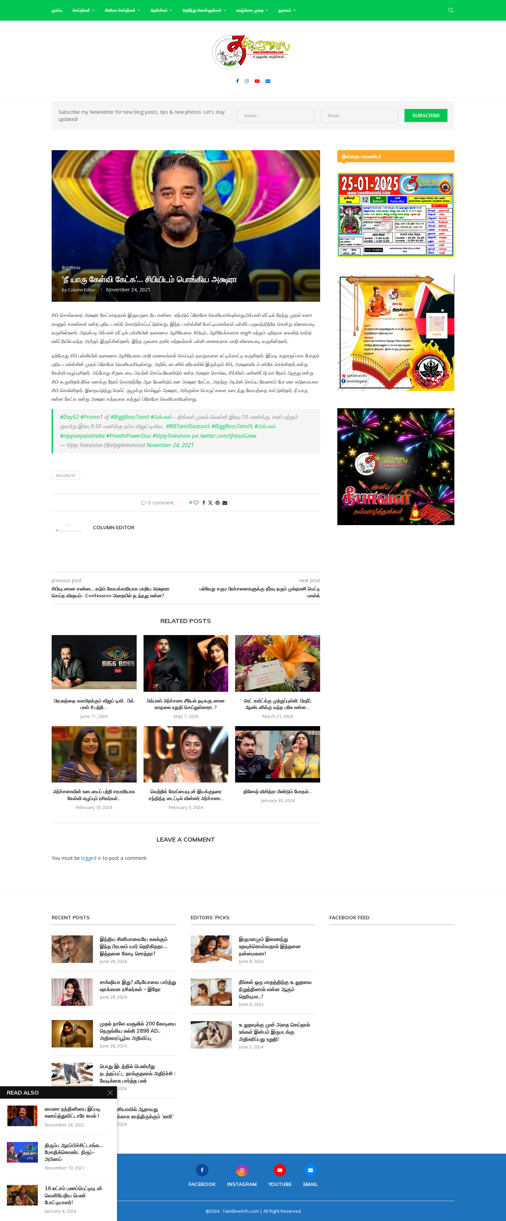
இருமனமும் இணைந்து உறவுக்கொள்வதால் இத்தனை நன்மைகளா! (270, 946)
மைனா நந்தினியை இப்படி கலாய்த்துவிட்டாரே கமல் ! (73, 1112)
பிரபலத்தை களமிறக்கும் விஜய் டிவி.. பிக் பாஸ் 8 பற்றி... (94, 704)
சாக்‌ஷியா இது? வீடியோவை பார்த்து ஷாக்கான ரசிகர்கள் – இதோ (138, 985)
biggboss (65, 475)
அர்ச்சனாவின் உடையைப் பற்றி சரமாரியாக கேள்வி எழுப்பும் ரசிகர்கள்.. (94, 794)
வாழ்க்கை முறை (250, 10)
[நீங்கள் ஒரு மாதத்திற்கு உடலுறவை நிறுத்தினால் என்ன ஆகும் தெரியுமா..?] (211, 992)
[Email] (267, 81)
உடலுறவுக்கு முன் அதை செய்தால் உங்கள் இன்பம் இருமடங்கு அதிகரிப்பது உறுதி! (274, 1031)
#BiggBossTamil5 (232, 426)
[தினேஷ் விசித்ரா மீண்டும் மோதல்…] (277, 754)
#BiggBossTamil (129, 417)
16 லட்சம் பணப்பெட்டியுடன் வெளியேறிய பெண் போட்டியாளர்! (73, 1195)
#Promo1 (91, 417)
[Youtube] (257, 81)
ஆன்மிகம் (159, 10)
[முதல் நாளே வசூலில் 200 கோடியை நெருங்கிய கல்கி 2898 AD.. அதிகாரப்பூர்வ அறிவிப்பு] (72, 1033)
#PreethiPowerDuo (128, 436)
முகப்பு (57, 10)
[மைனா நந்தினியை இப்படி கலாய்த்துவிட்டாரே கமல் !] (22, 1116)
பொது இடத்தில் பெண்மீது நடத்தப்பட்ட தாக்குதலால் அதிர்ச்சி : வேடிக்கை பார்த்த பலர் (138, 1073)
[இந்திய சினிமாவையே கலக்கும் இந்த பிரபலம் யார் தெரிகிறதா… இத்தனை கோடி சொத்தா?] (72, 949)
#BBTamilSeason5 (188, 426)
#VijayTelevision (171, 436)
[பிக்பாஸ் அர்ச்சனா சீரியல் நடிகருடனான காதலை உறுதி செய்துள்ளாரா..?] (186, 663)
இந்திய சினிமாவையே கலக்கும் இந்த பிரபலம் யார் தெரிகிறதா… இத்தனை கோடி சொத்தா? (134, 946)
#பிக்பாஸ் (160, 417)
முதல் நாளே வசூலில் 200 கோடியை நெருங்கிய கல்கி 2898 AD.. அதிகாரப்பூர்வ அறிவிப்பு (138, 1030)
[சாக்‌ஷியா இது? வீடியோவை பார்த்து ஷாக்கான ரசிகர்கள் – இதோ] (72, 992)
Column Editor (82, 290)
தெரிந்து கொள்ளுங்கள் (202, 10)
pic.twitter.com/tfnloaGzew (224, 436)
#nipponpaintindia (82, 436)
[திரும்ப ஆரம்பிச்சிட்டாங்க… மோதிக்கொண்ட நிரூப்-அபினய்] (22, 1152)
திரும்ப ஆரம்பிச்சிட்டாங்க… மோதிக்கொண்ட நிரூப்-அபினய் (74, 1152)
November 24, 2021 (170, 445)
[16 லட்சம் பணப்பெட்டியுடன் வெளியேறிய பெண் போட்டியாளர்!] (22, 1195)
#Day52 (69, 417)
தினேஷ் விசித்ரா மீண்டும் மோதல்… (277, 791)
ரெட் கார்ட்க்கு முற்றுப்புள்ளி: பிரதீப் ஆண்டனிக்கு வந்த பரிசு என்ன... (277, 704)
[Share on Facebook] (203, 502)
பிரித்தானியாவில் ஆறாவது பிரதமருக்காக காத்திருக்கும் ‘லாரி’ (137, 1113)
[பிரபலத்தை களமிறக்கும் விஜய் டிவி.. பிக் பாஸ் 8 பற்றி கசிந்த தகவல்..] (94, 663)
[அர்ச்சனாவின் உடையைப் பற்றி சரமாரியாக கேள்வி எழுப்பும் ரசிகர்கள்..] (94, 754)
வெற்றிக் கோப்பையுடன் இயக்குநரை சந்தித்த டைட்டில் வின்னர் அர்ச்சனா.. (186, 794)
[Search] (450, 10)
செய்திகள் (81, 10)
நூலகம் (284, 10)
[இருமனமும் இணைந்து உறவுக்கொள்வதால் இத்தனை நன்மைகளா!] (211, 949)
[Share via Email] (224, 502)
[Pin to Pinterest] (217, 502)
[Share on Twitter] (210, 502)
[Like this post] (195, 502)
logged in (91, 858)
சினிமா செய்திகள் (120, 10)
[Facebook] (237, 81)
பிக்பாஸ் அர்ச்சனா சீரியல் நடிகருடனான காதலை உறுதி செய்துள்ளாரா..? (186, 704)
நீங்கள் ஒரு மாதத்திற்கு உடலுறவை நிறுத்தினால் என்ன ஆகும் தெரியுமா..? (275, 989)
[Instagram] (247, 81)
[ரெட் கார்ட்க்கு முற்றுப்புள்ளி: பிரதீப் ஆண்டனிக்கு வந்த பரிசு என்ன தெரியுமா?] (277, 663)
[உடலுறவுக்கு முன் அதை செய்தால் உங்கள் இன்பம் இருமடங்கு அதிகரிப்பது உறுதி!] (211, 1034)
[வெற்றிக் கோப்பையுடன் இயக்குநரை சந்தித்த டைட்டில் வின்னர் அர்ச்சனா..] (186, 754)
